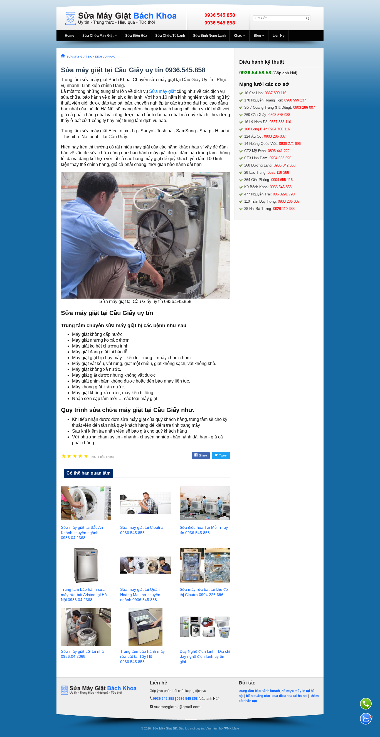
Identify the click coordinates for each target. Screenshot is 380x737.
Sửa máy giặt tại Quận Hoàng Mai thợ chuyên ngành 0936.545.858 (140, 594)
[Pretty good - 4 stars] (80, 456)
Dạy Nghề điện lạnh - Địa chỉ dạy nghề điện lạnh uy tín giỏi (205, 656)
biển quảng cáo (258, 696)
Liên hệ (279, 36)
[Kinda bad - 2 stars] (69, 456)
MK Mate (233, 728)
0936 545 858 (219, 15)
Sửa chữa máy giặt (97, 36)
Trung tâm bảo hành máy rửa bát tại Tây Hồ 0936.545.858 (142, 656)
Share (203, 455)
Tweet (223, 455)
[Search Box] (308, 18)
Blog (257, 36)
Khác (238, 36)
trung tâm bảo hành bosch (259, 691)
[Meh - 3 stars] (75, 456)
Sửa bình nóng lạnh (209, 36)
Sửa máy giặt (162, 91)
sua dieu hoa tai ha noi (289, 696)
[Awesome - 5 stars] (86, 456)
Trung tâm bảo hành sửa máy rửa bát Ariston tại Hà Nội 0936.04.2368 (84, 594)
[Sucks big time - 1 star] (63, 456)
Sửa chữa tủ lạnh (170, 36)
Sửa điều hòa (136, 36)
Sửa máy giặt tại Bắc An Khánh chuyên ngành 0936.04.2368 (82, 532)
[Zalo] (366, 718)
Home (69, 36)
